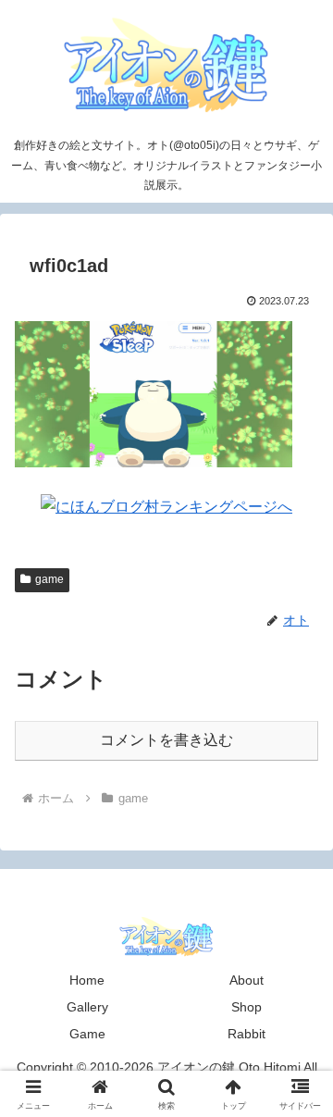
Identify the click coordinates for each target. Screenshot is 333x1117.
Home (87, 980)
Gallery (87, 1006)
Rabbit (246, 1033)
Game (87, 1033)
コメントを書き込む (166, 740)
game (49, 579)
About (246, 980)
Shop (246, 1006)
